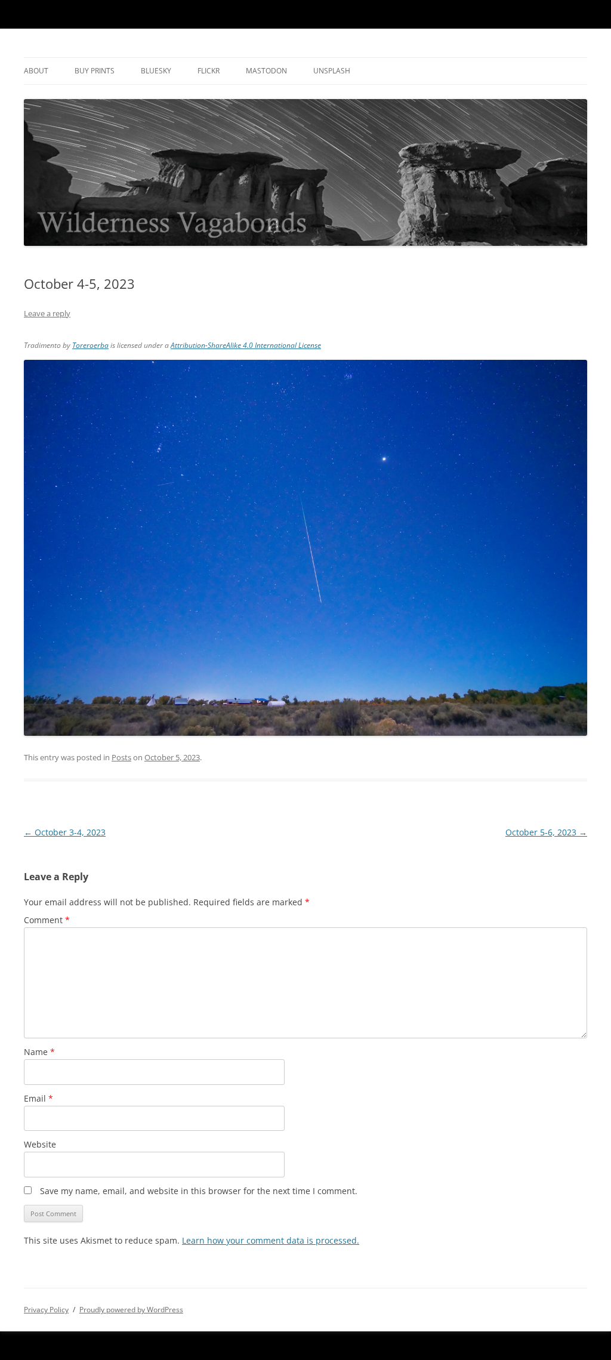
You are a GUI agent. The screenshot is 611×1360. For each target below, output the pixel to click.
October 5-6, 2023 (546, 832)
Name (39, 1051)
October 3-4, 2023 (65, 832)
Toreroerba (90, 345)
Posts (121, 757)
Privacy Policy (46, 1310)
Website (40, 1144)
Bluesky (156, 71)
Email (38, 1098)
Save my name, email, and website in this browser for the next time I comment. (198, 1190)
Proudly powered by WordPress (131, 1310)
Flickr (209, 71)
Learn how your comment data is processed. (270, 1240)
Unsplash (331, 71)
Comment (47, 920)
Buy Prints (95, 71)
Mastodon (266, 71)
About (36, 71)
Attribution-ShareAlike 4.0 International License (246, 345)
